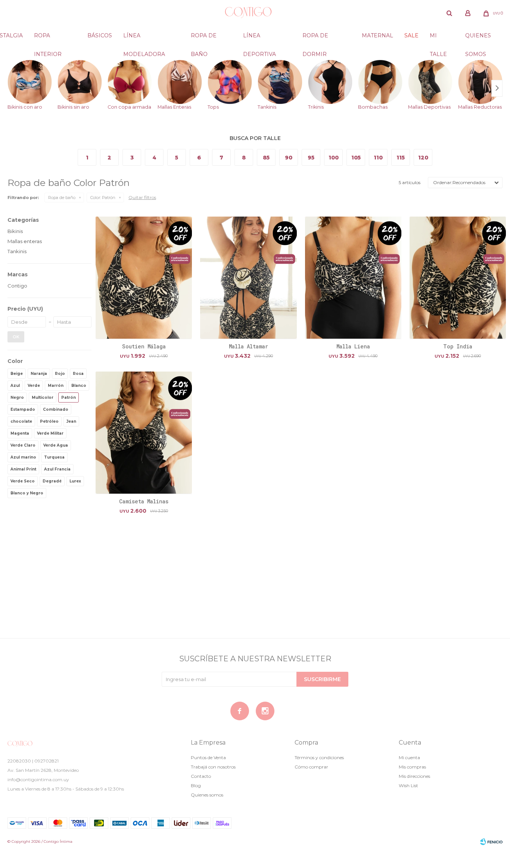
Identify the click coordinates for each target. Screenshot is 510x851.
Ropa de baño (204, 38)
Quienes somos (478, 38)
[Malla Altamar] (248, 277)
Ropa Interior (48, 38)
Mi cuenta (409, 757)
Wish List (408, 785)
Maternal (377, 35)
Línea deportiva (259, 38)
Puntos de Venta (208, 757)
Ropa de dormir (315, 38)
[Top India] (457, 277)
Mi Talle (438, 38)
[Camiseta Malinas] (143, 432)
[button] (449, 13)
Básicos (99, 35)
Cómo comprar (311, 767)
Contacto (201, 776)
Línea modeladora (144, 38)
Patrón (102, 197)
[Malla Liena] (353, 277)
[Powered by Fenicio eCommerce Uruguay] (491, 841)
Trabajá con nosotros (213, 767)
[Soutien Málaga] (143, 277)
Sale (411, 35)
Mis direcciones (414, 776)
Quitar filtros (142, 197)
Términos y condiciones (319, 757)
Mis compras (412, 767)
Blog (196, 785)
